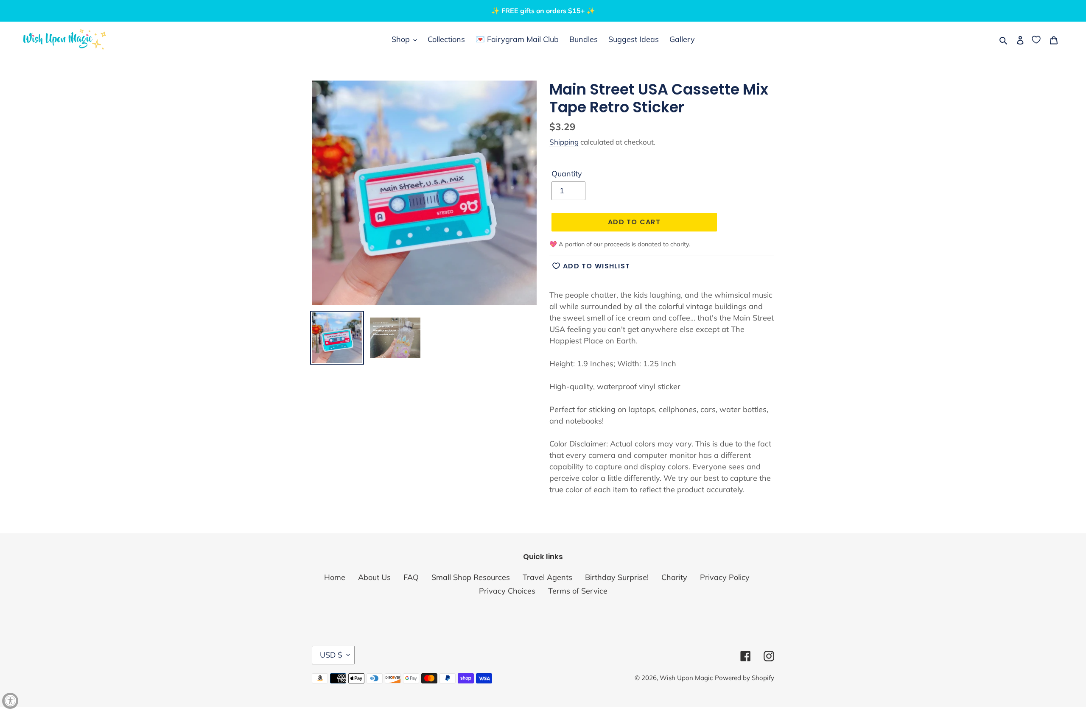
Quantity (566, 173)
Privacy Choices (507, 591)
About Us (374, 577)
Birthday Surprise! (617, 577)
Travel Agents (547, 577)
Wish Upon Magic (686, 678)
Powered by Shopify (744, 678)
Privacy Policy (725, 577)
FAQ (411, 577)
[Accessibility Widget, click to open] (10, 701)
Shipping (564, 141)
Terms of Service (577, 591)
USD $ (331, 655)
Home (334, 577)
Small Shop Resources (470, 577)
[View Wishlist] (1037, 39)
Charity (674, 577)
